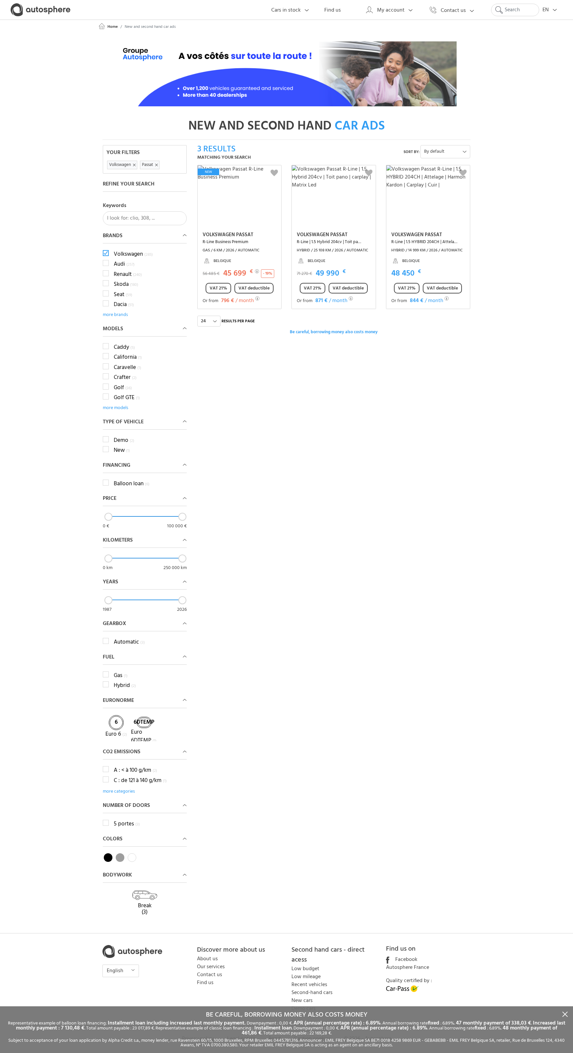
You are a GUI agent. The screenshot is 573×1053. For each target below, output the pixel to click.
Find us (205, 982)
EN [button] (546, 10)
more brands (115, 314)
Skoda (126, 284)
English (116, 971)
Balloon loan (132, 484)
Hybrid (125, 685)
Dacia (124, 304)
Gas (121, 675)
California (128, 357)
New (122, 450)
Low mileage (306, 977)
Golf (123, 388)
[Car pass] (402, 990)
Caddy (124, 347)
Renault (128, 274)
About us (207, 959)
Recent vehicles (309, 984)
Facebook (405, 959)
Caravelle (127, 367)
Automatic (129, 642)
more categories (119, 791)
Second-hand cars (312, 992)
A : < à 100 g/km (135, 770)
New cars (302, 1000)
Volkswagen (133, 254)
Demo (124, 440)
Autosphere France (407, 967)
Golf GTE (127, 398)
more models (115, 407)
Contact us (209, 975)
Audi (124, 264)
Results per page (238, 321)
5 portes (127, 824)
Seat (123, 294)
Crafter (125, 377)
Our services (211, 967)
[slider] (108, 517)
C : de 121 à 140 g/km (140, 780)
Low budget (305, 969)
